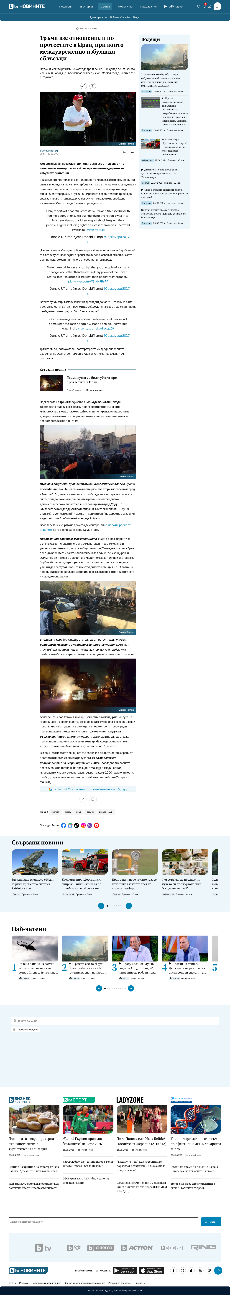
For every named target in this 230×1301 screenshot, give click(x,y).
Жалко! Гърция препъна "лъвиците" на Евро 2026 (82, 1141)
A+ (132, 152)
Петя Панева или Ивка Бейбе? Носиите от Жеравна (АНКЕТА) (141, 1141)
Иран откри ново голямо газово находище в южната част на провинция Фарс (134, 883)
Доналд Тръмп (105, 812)
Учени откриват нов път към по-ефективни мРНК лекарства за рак (196, 1143)
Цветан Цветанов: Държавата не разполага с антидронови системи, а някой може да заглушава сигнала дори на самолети (187, 968)
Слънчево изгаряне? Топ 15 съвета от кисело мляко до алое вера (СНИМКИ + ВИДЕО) (142, 1187)
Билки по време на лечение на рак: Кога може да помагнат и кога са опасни (194, 1169)
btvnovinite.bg (49, 150)
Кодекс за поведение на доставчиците (84, 1282)
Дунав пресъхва (98, 17)
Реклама (23, 1282)
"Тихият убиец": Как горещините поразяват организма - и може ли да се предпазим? (141, 1166)
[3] (204, 6)
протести (55, 812)
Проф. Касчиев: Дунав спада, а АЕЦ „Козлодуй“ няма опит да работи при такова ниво (136, 968)
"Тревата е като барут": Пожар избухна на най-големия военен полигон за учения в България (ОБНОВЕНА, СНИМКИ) (160, 80)
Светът (105, 6)
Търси (211, 1221)
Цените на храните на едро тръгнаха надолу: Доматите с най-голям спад (34, 1169)
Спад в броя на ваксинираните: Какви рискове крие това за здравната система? (164, 193)
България (86, 6)
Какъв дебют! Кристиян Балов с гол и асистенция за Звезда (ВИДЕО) (88, 1164)
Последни (65, 6)
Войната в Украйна (120, 17)
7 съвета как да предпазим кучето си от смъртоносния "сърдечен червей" (181, 883)
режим (68, 812)
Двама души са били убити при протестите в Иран (91, 379)
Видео (136, 17)
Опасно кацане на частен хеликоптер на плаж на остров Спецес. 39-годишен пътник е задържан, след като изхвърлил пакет (37, 968)
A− (124, 152)
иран (78, 812)
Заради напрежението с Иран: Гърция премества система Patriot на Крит (33, 883)
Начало (83, 28)
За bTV (12, 1282)
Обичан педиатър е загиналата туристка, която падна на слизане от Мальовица (163, 213)
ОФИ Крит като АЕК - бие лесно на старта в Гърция (86, 1180)
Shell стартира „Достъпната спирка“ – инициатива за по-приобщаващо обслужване (174, 147)
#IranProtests (96, 229)
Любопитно (125, 6)
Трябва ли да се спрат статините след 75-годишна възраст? (193, 1186)
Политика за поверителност (46, 1282)
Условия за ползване (119, 1282)
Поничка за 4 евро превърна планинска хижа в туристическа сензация (31, 1143)
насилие (90, 812)
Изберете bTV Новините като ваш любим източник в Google (90, 789)
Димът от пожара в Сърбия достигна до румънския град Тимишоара (159, 173)
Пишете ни (139, 1282)
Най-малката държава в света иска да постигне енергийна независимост (34, 1186)
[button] (101, 906)
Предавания (148, 6)
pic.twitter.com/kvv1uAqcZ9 (95, 328)
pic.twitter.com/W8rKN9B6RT (88, 281)
